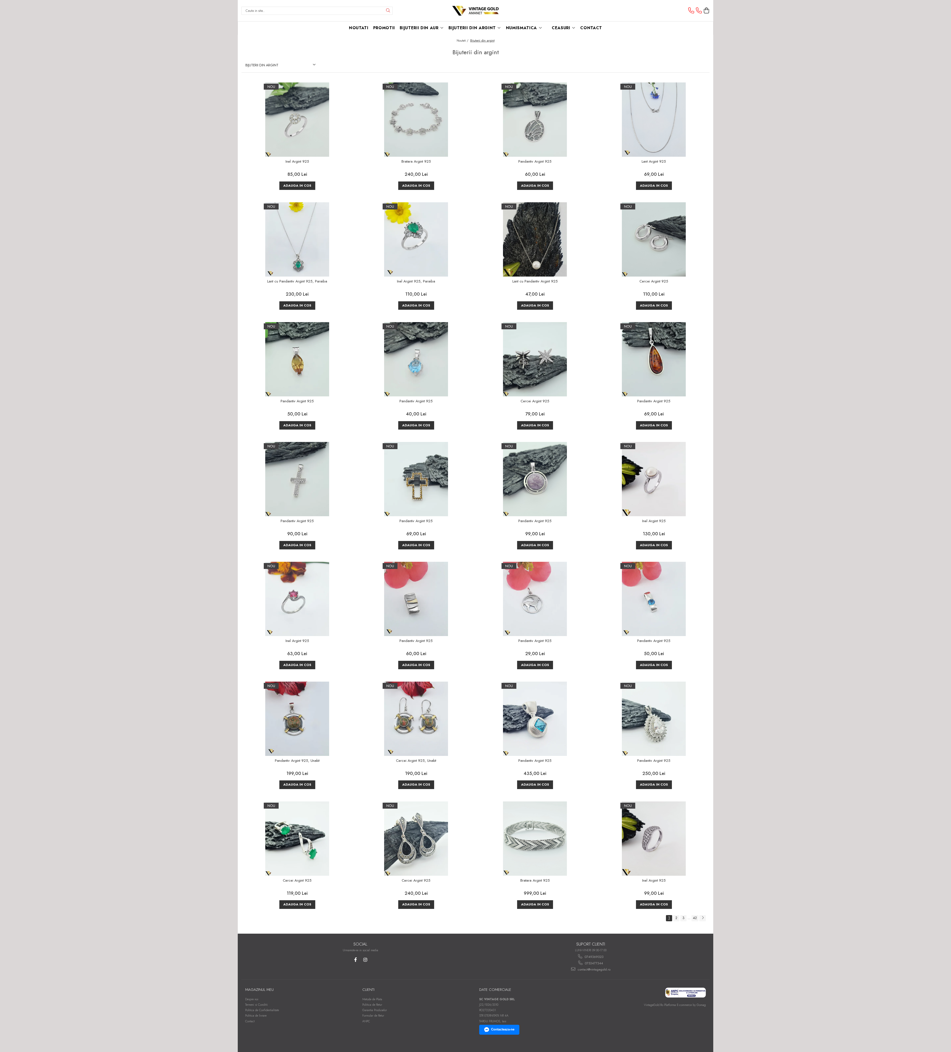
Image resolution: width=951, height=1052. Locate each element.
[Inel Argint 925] (297, 119)
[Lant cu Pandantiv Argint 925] (535, 239)
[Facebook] (355, 959)
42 (695, 917)
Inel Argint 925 (297, 161)
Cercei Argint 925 (653, 281)
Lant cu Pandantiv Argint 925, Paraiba (297, 281)
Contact (250, 1021)
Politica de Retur (372, 1004)
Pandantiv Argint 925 (535, 161)
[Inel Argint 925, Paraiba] (416, 239)
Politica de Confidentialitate (262, 1010)
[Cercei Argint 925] (654, 239)
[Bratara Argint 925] (416, 119)
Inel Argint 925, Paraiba (416, 281)
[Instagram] (365, 959)
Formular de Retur (373, 1015)
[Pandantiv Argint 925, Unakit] (297, 719)
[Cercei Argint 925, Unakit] (416, 719)
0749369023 (593, 956)
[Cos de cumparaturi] (707, 10)
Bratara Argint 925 (416, 161)
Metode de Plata (372, 999)
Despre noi (251, 999)
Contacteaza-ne (502, 1029)
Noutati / (463, 40)
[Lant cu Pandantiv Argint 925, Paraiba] (297, 239)
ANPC (366, 1021)
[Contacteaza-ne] (691, 10)
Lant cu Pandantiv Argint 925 (535, 281)
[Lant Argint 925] (654, 119)
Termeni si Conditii (256, 1004)
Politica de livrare (255, 1015)
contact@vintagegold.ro (593, 969)
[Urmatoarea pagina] (702, 918)
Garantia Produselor (374, 1010)
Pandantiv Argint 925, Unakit (297, 760)
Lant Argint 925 (654, 161)
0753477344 (593, 963)
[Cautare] (388, 11)
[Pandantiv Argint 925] (535, 119)
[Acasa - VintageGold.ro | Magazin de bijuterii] (475, 11)
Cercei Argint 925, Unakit (416, 760)
